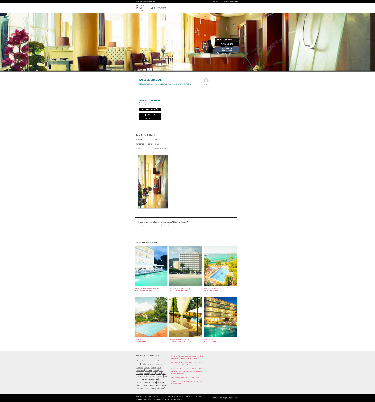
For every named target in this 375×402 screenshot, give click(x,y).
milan (138, 379)
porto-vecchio (146, 382)
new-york (151, 379)
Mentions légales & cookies (174, 396)
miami (165, 376)
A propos (225, 1)
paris (161, 379)
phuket (139, 382)
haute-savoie (140, 370)
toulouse (147, 388)
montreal (149, 76)
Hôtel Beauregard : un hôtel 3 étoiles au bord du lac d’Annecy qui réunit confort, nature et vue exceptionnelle (186, 371)
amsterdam (151, 361)
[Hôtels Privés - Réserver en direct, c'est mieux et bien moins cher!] (142, 7)
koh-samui (140, 373)
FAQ (145, 396)
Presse (150, 396)
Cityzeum (166, 399)
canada (140, 76)
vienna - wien (160, 388)
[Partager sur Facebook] (218, 54)
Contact (156, 396)
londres (153, 373)
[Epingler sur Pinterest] (229, 54)
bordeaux (150, 364)
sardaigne (151, 385)
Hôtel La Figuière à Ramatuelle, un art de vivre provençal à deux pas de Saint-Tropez (187, 357)
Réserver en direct (151, 258)
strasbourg (140, 388)
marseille (159, 376)
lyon (164, 373)
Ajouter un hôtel (234, 1)
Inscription (216, 1)
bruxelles (156, 364)
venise (153, 388)
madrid (139, 376)
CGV (162, 396)
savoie (158, 385)
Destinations (160, 8)
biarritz (144, 364)
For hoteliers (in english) (194, 396)
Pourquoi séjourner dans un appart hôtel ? (185, 377)
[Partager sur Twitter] (222, 54)
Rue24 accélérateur (177, 399)
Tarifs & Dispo (227, 44)
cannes (163, 364)
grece (159, 367)
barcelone (165, 361)
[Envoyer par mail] (225, 54)
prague (154, 382)
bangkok (158, 361)
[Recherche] (152, 8)
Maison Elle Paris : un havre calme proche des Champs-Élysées (187, 382)
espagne (147, 367)
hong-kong (149, 370)
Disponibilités (151, 109)
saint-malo (144, 385)
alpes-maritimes (141, 361)
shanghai (164, 385)
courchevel (140, 367)
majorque (145, 376)
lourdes (159, 373)
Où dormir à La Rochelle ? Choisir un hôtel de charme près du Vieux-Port (186, 364)
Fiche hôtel (151, 262)
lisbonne (146, 373)
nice (157, 379)
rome (138, 385)
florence (153, 367)
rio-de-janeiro (161, 382)
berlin (138, 364)
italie (161, 370)
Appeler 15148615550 (150, 116)
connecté (152, 226)
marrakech (152, 376)
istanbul (156, 370)
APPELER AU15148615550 (227, 49)
